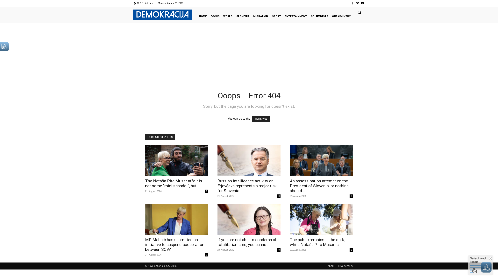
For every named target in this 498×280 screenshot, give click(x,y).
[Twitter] (357, 3)
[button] (359, 12)
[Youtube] (362, 3)
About (331, 266)
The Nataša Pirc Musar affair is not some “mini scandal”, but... (173, 183)
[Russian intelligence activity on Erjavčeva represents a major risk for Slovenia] (249, 160)
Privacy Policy (345, 266)
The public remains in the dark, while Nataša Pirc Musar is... (317, 242)
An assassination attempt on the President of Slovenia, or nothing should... (319, 186)
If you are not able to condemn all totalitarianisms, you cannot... (247, 242)
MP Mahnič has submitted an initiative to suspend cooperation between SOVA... (174, 244)
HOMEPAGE (261, 118)
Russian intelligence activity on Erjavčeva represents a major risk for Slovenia (247, 186)
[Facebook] (352, 3)
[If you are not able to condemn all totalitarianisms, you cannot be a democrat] (249, 219)
